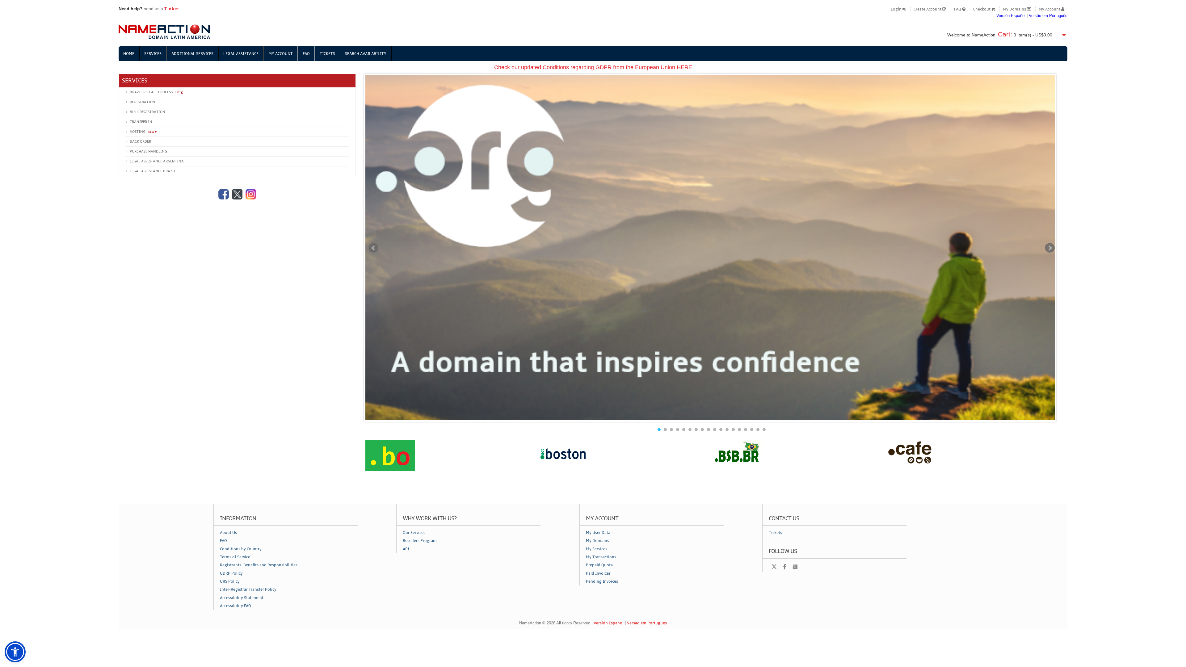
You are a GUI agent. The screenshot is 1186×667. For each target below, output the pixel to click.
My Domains (1015, 9)
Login (896, 9)
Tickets (327, 53)
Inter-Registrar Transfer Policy (248, 589)
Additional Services (192, 53)
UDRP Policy (231, 573)
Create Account (928, 9)
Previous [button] (361, 464)
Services (153, 53)
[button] (15, 652)
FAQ (958, 9)
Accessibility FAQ (235, 605)
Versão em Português (1048, 15)
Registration (142, 102)
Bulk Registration (147, 112)
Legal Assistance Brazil (153, 171)
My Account (1050, 9)
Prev (373, 248)
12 (727, 429)
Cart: (1005, 34)
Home (128, 53)
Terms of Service (235, 557)
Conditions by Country (241, 549)
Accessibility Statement (241, 597)
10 (714, 429)
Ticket (171, 8)
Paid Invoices (598, 573)
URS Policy (230, 581)
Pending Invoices (602, 581)
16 (751, 429)
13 (733, 429)
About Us (228, 532)
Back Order (140, 141)
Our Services (414, 532)
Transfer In (141, 122)
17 (757, 429)
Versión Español (1010, 15)
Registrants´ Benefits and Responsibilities (258, 565)
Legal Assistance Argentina (157, 161)
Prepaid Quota (599, 565)
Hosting (142, 131)
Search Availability (365, 53)
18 (764, 429)
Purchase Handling (148, 151)
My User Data (598, 532)
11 (720, 429)
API (406, 549)
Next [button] (1062, 464)
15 (745, 429)
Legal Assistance (241, 53)
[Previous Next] (711, 464)
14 (739, 429)
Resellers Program (420, 540)
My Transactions (601, 557)
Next (1050, 248)
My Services (596, 549)
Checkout (982, 9)
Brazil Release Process (155, 92)
